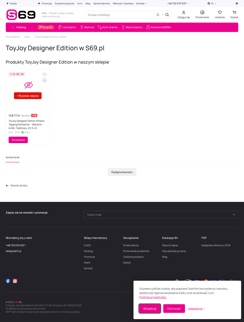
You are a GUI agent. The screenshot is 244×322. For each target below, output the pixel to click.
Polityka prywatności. (153, 297)
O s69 (87, 245)
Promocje (89, 256)
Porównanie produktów (136, 251)
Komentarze (12, 157)
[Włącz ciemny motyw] (236, 3)
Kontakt (88, 268)
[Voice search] (159, 14)
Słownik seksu (170, 245)
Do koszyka (18, 140)
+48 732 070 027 (176, 3)
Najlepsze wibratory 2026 (216, 245)
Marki (87, 262)
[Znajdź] (167, 14)
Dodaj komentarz (122, 172)
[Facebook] (8, 281)
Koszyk (127, 262)
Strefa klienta (131, 245)
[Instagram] (15, 281)
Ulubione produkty (133, 256)
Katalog (88, 251)
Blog (164, 256)
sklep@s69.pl (13, 251)
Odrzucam (174, 309)
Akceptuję (149, 309)
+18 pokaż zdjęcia (27, 96)
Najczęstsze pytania (174, 251)
